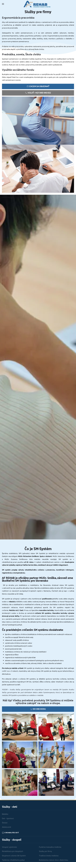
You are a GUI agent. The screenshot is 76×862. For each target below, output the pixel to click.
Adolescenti (6, 827)
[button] (3, 4)
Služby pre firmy (45, 851)
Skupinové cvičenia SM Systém (14, 856)
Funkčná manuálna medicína (50, 847)
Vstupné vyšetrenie (9, 847)
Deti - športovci (8, 818)
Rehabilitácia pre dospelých (12, 851)
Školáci (4, 823)
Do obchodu (39, 709)
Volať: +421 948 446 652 (39, 93)
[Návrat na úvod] (38, 4)
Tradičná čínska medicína (48, 856)
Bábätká (5, 814)
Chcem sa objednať (39, 86)
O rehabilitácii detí (11, 832)
